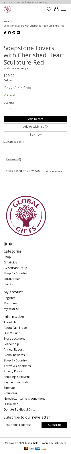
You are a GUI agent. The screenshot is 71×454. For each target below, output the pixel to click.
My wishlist (11, 309)
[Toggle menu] (63, 9)
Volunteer (10, 393)
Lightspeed (60, 443)
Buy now (36, 135)
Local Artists (12, 279)
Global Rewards (14, 355)
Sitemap (9, 388)
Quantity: (9, 102)
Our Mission (12, 333)
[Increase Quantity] (14, 109)
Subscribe (55, 425)
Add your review (53, 171)
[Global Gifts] (7, 9)
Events (8, 284)
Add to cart (35, 119)
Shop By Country (15, 273)
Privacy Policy (13, 371)
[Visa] (31, 448)
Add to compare (15, 141)
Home (7, 21)
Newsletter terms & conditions (24, 399)
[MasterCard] (26, 448)
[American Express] (37, 448)
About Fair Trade (15, 328)
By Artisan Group (15, 268)
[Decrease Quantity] (7, 109)
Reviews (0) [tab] (13, 159)
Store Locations (14, 339)
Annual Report (13, 349)
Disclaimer (11, 404)
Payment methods (16, 382)
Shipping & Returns (17, 377)
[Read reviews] (15, 88)
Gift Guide (10, 262)
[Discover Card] (43, 448)
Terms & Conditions (17, 366)
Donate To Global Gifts (19, 409)
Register (9, 298)
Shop (7, 257)
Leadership (11, 344)
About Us (10, 322)
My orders (11, 303)
